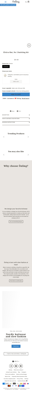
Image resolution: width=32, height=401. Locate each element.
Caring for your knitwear (11, 372)
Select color (16, 81)
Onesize (5, 66)
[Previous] (3, 137)
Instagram (24, 372)
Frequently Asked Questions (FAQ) (19, 376)
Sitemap (26, 378)
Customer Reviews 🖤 (22, 380)
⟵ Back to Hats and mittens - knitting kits (16, 353)
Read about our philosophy (16, 280)
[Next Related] (28, 155)
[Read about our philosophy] (16, 242)
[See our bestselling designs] (16, 188)
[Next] (28, 137)
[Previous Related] (3, 155)
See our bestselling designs (16, 221)
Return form (7, 376)
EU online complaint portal (9, 378)
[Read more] (16, 309)
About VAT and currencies (10, 380)
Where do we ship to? (18, 369)
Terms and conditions (10, 374)
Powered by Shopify (23, 389)
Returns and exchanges (21, 374)
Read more (25, 98)
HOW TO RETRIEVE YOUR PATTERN (10, 118)
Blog (19, 372)
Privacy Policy (20, 378)
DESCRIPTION (5, 115)
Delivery (10, 369)
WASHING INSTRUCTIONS (8, 122)
